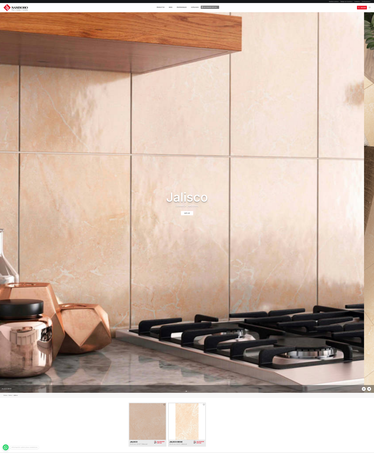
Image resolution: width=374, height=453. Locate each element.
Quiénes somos (333, 1)
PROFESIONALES (182, 7)
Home (5, 395)
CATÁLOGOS (195, 7)
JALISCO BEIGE (6, 389)
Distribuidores (366, 1)
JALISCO (134, 442)
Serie (10, 395)
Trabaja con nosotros (346, 1)
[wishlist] (369, 7)
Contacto (356, 1)
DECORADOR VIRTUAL (210, 7)
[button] (186, 391)
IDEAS (170, 7)
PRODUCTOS (161, 7)
